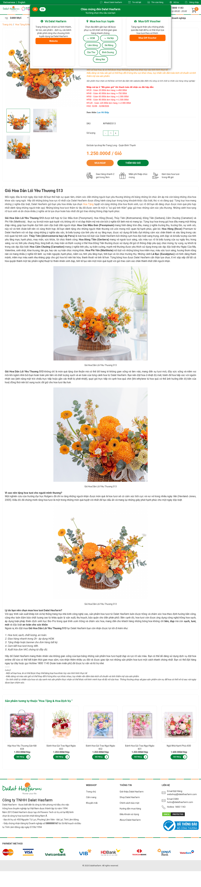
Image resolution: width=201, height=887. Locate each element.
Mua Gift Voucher (148, 38)
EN (42, 9)
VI (35, 9)
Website (53, 41)
